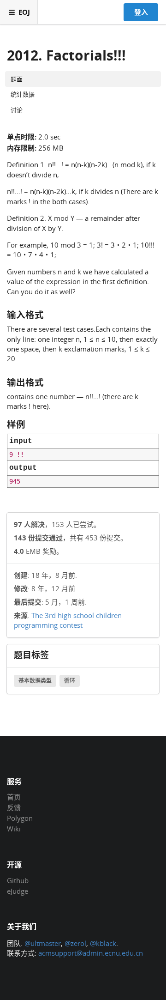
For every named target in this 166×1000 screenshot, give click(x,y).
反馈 (14, 807)
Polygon (20, 818)
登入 (141, 12)
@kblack (103, 943)
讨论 (17, 110)
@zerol (75, 943)
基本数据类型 (35, 681)
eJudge (17, 890)
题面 (17, 79)
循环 (69, 681)
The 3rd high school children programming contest (68, 620)
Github (18, 881)
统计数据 (23, 94)
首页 (14, 797)
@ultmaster (42, 943)
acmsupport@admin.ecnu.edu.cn (90, 953)
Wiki (14, 828)
